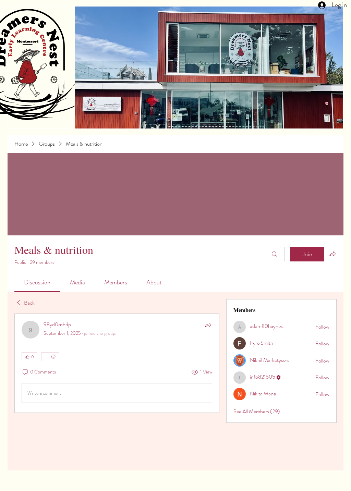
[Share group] (332, 254)
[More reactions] (50, 356)
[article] (116, 363)
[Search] (274, 254)
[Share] (208, 325)
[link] (37, 282)
